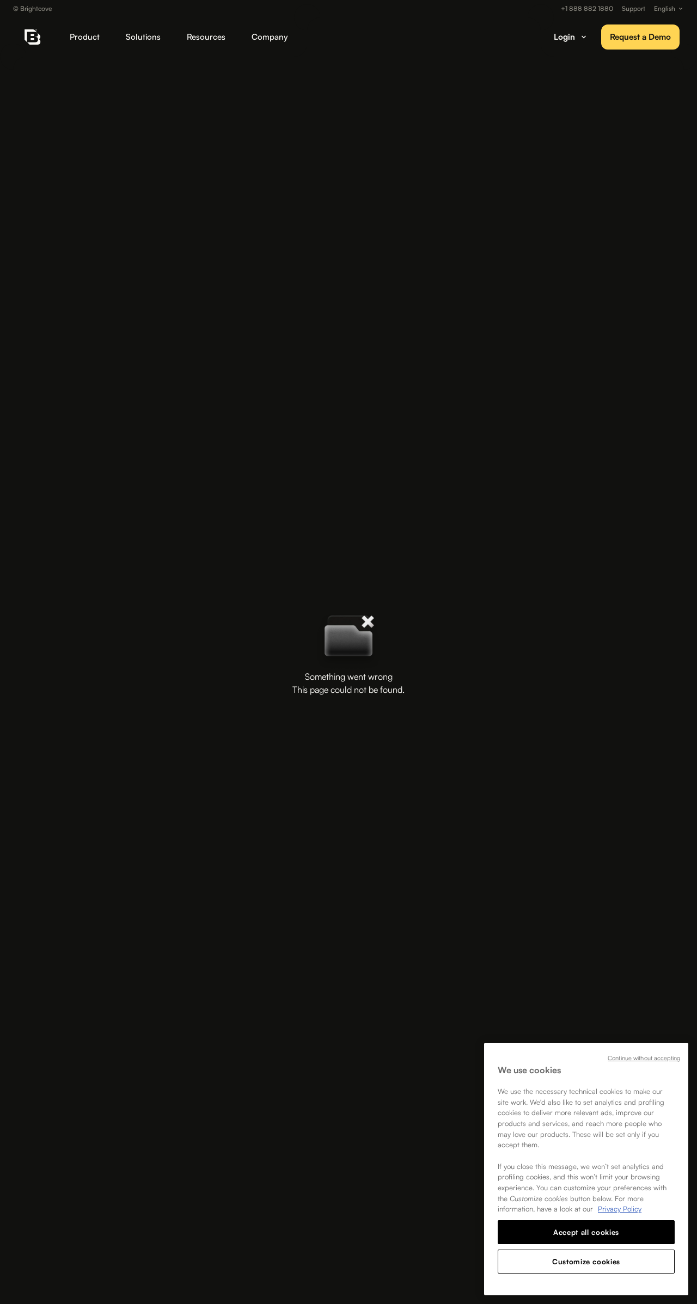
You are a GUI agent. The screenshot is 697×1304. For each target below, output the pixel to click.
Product (85, 37)
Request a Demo (640, 37)
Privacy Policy (619, 1208)
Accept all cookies (586, 1232)
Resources (206, 37)
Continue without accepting (644, 1058)
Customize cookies (586, 1261)
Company (270, 37)
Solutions (143, 37)
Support (633, 9)
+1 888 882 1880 (587, 9)
